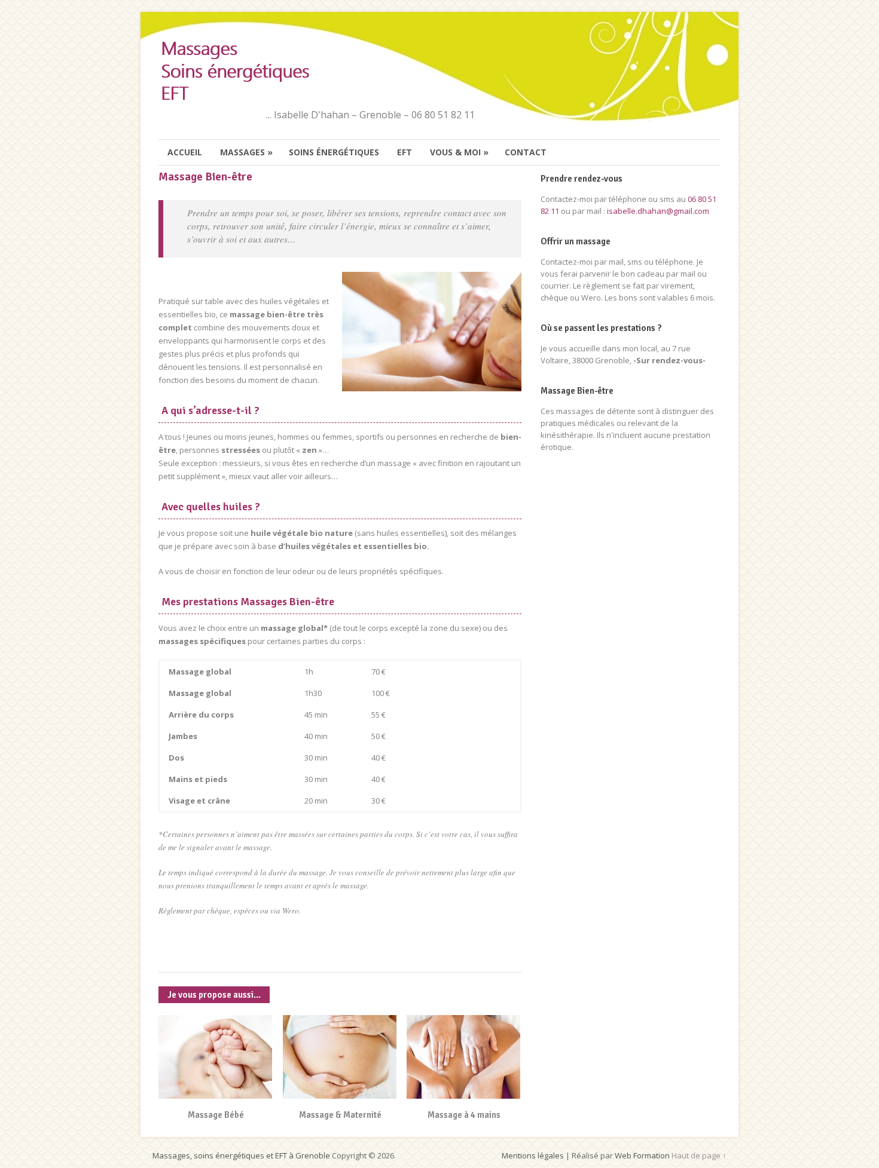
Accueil (184, 152)
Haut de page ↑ (699, 1155)
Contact (526, 152)
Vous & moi (459, 152)
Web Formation (642, 1155)
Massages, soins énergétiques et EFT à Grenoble (241, 1155)
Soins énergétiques (334, 152)
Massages (246, 152)
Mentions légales (533, 1155)
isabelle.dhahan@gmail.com (658, 211)
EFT (404, 152)
